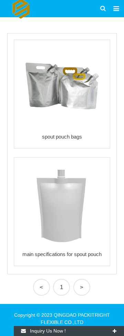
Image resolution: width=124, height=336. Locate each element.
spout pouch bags (62, 137)
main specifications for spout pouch (62, 254)
